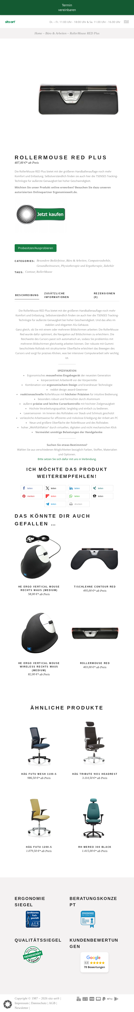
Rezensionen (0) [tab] (104, 295)
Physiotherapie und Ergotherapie (81, 265)
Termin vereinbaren (67, 7)
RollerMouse (44, 271)
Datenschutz (39, 1003)
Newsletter (21, 1008)
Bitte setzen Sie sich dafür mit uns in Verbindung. (67, 459)
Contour (30, 271)
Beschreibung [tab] (27, 295)
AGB (52, 1003)
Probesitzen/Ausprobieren (35, 248)
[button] (32, 488)
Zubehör (109, 265)
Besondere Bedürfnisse (51, 260)
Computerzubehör (99, 260)
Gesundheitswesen (48, 265)
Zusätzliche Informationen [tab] (56, 295)
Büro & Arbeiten (76, 260)
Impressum (22, 1003)
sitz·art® (53, 998)
